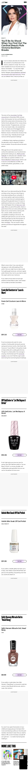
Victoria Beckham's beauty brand (10, 159)
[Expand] (21, 756)
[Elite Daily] (4, 2)
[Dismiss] (26, 756)
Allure (8, 222)
